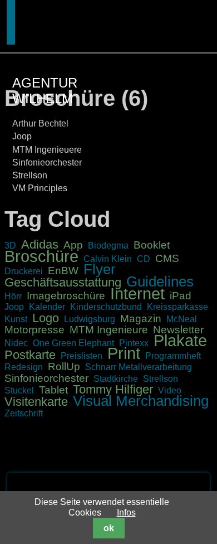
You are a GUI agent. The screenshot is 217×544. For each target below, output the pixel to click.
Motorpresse (34, 330)
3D (10, 245)
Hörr (13, 296)
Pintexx (134, 343)
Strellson (29, 175)
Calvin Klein (107, 259)
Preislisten (81, 356)
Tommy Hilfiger (113, 389)
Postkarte (30, 355)
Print (123, 353)
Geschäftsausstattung (62, 282)
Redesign (23, 367)
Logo (45, 318)
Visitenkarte (36, 402)
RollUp (64, 366)
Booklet (152, 245)
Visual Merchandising (141, 401)
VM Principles (39, 188)
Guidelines (160, 281)
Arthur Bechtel (40, 123)
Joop (22, 136)
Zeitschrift (23, 413)
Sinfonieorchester (47, 162)
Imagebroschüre (66, 296)
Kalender (47, 307)
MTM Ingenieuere (47, 149)
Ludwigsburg (89, 319)
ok (108, 528)
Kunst (15, 319)
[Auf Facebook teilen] (158, 487)
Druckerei (23, 271)
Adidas (39, 244)
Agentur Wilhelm (44, 90)
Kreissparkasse (177, 307)
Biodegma (108, 245)
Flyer (99, 269)
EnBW (63, 270)
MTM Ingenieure (109, 330)
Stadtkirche (115, 378)
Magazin (140, 318)
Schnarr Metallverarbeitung (138, 367)
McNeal (181, 319)
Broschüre (41, 256)
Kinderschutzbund (106, 307)
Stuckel (19, 390)
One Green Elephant (73, 343)
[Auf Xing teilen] (196, 487)
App (73, 245)
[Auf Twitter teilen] (171, 487)
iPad (180, 296)
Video (169, 390)
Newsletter (178, 330)
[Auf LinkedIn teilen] (184, 487)
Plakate (180, 340)
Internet (137, 294)
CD (143, 259)
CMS (167, 258)
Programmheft (173, 356)
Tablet (53, 390)
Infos (126, 512)
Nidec (16, 343)
